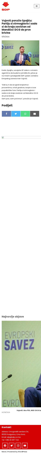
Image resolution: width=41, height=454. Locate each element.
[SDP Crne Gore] (6, 6)
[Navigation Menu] (36, 6)
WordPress (22, 451)
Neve (4, 451)
